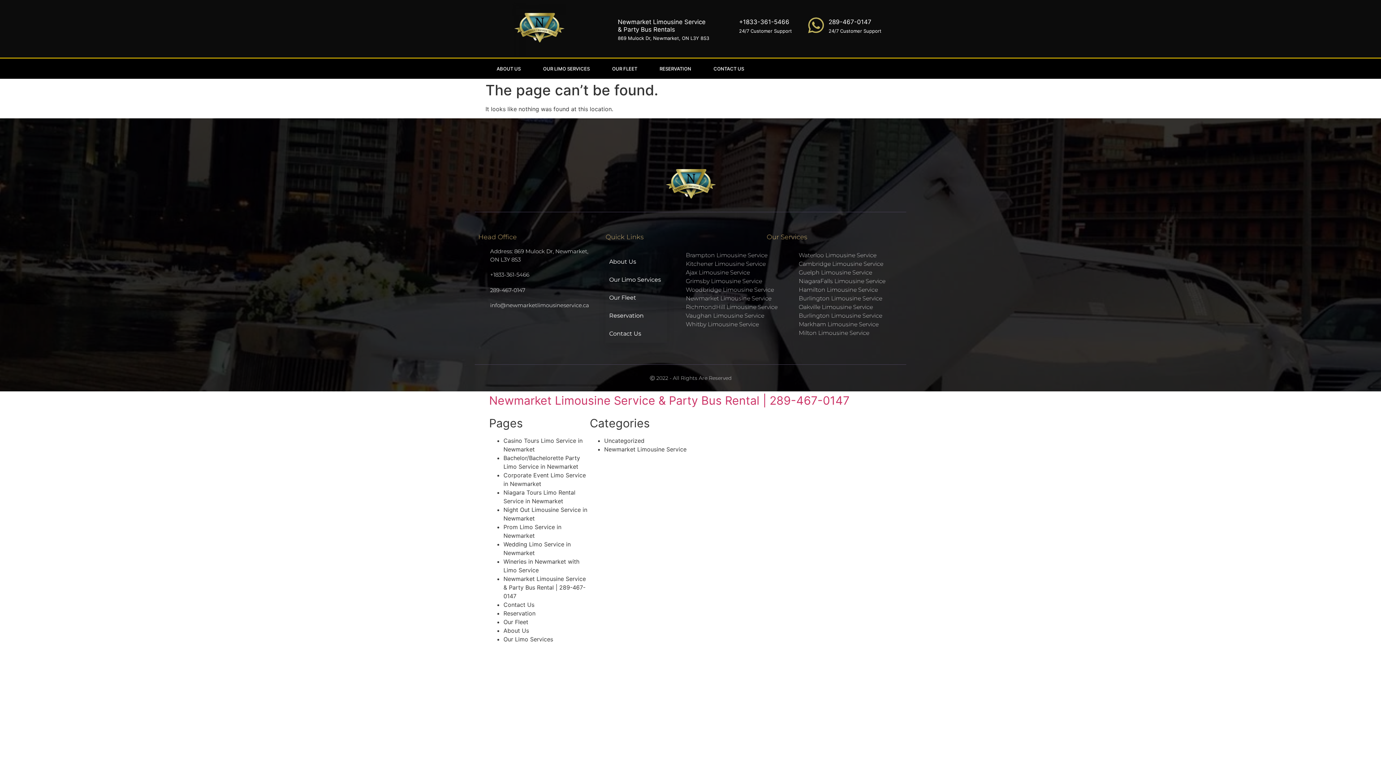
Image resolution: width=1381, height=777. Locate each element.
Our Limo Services (566, 69)
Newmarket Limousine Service (645, 449)
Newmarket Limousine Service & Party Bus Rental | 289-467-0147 (669, 401)
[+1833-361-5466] (726, 25)
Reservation (675, 69)
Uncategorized (624, 440)
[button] (836, 69)
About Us (509, 69)
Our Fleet (624, 69)
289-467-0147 (850, 22)
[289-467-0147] (816, 25)
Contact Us (729, 69)
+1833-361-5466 (764, 22)
